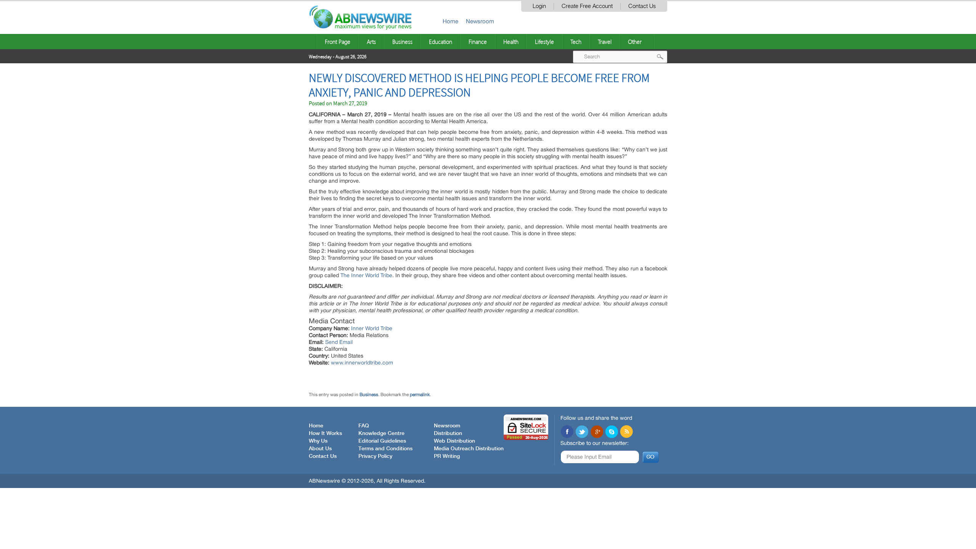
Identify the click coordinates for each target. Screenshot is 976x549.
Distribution (448, 433)
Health (510, 41)
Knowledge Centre (381, 433)
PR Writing (447, 456)
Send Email (339, 342)
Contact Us (642, 6)
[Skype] (611, 432)
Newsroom (480, 21)
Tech (575, 41)
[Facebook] (566, 432)
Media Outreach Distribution (469, 448)
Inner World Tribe (371, 328)
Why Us (318, 441)
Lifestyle (544, 41)
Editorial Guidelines (382, 441)
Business (402, 41)
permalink (420, 394)
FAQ (363, 426)
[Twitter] (581, 432)
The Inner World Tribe (366, 275)
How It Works (325, 433)
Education (440, 41)
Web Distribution (454, 441)
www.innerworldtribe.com (362, 363)
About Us (320, 448)
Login (539, 6)
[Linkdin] (596, 432)
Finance (478, 41)
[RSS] (626, 432)
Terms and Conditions (385, 448)
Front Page (337, 41)
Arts (371, 41)
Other (635, 41)
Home (450, 21)
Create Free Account (587, 6)
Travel (605, 41)
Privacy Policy (375, 456)
